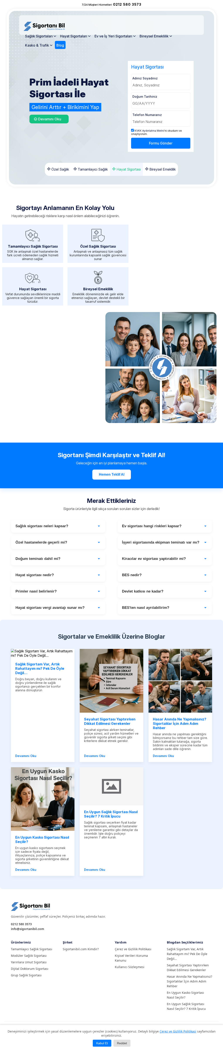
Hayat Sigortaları (73, 36)
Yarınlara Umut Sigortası (29, 962)
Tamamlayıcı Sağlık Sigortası (31, 949)
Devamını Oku (25, 756)
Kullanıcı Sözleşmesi (129, 967)
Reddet (122, 1043)
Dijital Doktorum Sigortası (29, 969)
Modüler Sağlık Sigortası (29, 956)
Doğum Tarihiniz (144, 96)
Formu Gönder (160, 143)
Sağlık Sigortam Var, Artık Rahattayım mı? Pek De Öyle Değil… (187, 954)
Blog (60, 45)
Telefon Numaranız (147, 115)
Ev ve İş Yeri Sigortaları (113, 36)
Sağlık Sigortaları (39, 36)
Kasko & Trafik (37, 45)
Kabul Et (102, 1043)
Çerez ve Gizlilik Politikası (133, 949)
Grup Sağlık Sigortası (26, 975)
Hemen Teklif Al (111, 474)
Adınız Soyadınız (145, 78)
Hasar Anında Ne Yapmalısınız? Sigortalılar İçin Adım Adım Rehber (189, 981)
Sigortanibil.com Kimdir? (81, 949)
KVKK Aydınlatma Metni (149, 130)
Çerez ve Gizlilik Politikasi (178, 1031)
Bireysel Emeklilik (154, 36)
